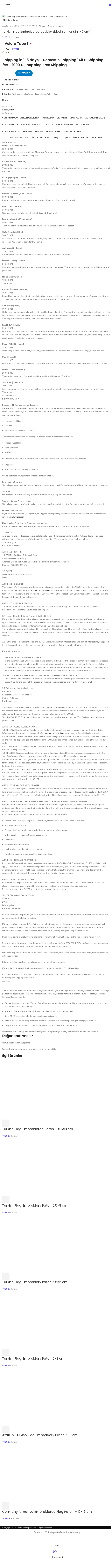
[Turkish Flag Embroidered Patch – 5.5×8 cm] (31, 1090)
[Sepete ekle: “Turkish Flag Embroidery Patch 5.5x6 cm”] (5, 1276)
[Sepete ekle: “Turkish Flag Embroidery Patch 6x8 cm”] (5, 1352)
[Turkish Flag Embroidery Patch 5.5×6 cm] (31, 1243)
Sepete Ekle (24, 73)
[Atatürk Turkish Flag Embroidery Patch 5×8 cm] (31, 1396)
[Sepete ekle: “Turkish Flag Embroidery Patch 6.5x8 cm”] (5, 1199)
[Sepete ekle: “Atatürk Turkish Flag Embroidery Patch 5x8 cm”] (5, 1429)
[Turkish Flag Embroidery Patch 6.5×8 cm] (31, 1166)
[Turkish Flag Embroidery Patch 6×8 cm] (31, 1319)
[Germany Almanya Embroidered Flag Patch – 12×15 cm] (31, 1472)
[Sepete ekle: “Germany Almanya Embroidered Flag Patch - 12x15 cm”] (5, 1506)
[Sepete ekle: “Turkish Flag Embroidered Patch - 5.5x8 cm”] (5, 1123)
